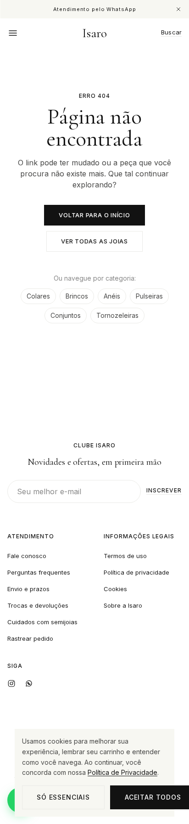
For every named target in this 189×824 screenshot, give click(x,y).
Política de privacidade (136, 572)
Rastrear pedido (30, 638)
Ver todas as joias (94, 241)
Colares (38, 296)
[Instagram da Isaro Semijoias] (11, 683)
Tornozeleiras (117, 315)
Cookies (115, 589)
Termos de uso (125, 555)
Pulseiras (149, 296)
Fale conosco (26, 555)
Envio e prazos (28, 589)
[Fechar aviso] (178, 9)
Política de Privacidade (122, 772)
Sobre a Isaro (123, 605)
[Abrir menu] (13, 33)
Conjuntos (65, 315)
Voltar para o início (94, 215)
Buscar (171, 32)
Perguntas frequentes (38, 572)
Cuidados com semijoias (42, 622)
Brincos (77, 296)
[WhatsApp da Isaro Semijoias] (29, 683)
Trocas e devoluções (37, 605)
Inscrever (164, 491)
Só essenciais (63, 797)
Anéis (112, 296)
